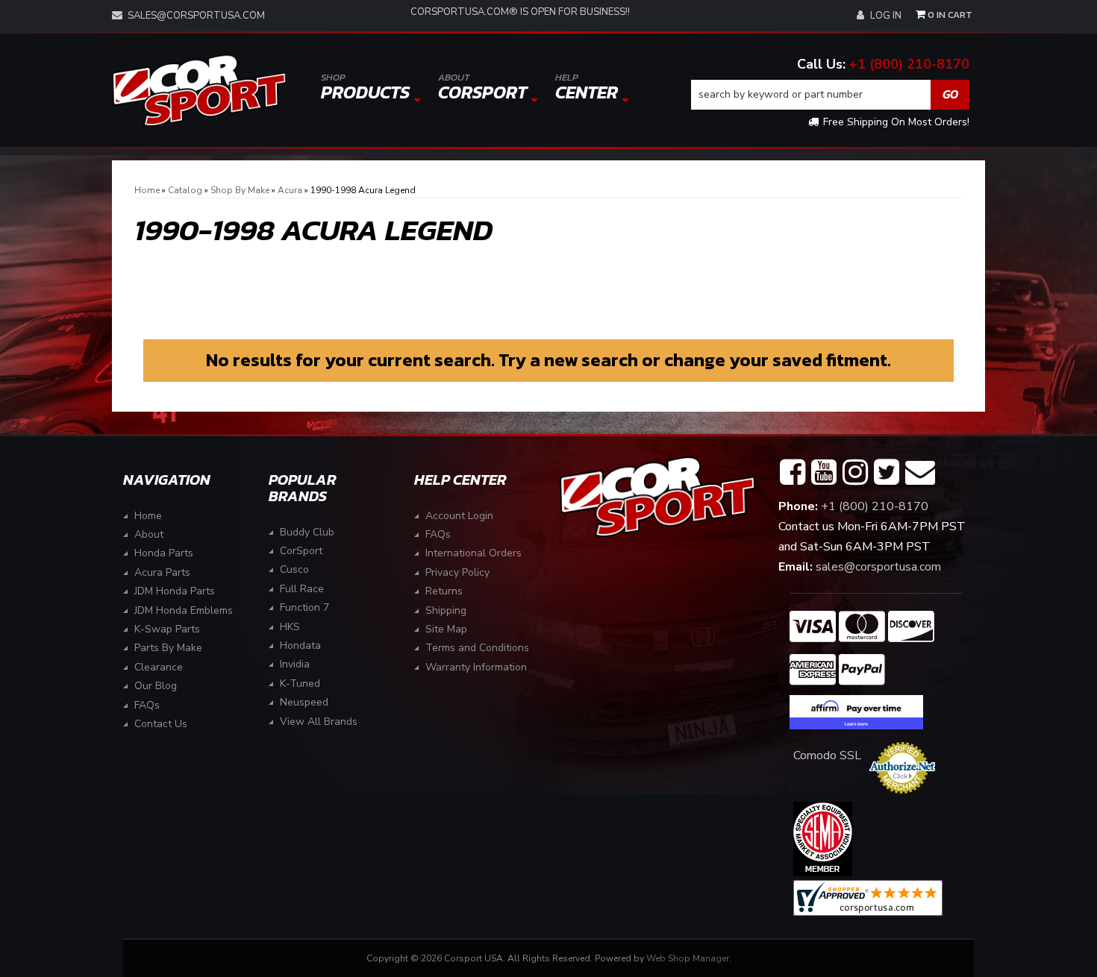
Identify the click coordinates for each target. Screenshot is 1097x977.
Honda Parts (163, 553)
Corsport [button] (482, 87)
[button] (830, 95)
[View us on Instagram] (855, 472)
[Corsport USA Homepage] (199, 90)
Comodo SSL (827, 755)
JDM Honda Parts (174, 591)
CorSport (301, 550)
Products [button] (365, 87)
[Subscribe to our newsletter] (920, 472)
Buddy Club (307, 532)
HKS (290, 626)
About (148, 534)
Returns (444, 591)
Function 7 (304, 607)
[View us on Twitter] (886, 472)
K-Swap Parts (167, 629)
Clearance (158, 667)
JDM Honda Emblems (183, 610)
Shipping (445, 610)
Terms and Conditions (477, 647)
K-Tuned (300, 683)
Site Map (446, 629)
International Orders (473, 553)
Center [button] (586, 87)
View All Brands (318, 721)
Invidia (295, 664)
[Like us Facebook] (792, 472)
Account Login (459, 515)
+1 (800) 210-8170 (909, 64)
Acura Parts (162, 572)
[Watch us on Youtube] (824, 472)
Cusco (294, 569)
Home (148, 515)
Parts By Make (168, 647)
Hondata (300, 645)
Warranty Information (476, 667)
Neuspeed (304, 702)
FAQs (147, 705)
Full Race (302, 588)
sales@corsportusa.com (196, 15)
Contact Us (160, 723)
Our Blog (155, 685)
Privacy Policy (457, 572)
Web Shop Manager (687, 958)
